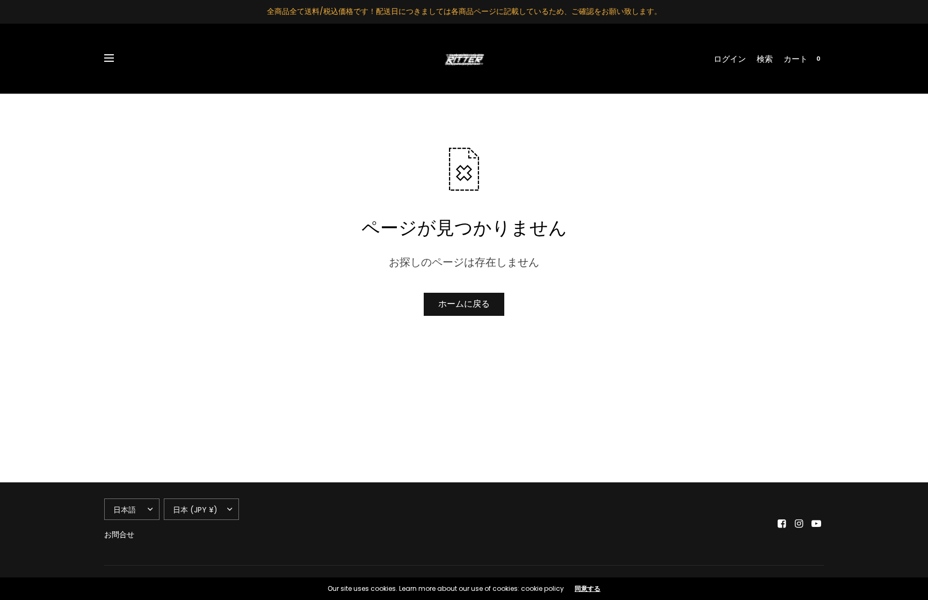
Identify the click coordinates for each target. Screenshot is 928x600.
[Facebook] (782, 524)
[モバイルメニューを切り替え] (116, 58)
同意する (587, 588)
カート (796, 58)
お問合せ (119, 534)
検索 (765, 58)
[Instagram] (799, 524)
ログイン (730, 58)
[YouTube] (816, 524)
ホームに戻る (464, 304)
